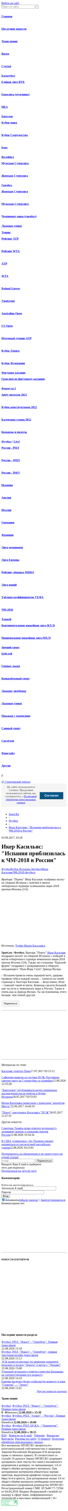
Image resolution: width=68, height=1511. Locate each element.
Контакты (7, 1438)
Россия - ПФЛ (10, 472)
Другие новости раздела (52, 1391)
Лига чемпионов (12, 547)
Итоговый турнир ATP (16, 338)
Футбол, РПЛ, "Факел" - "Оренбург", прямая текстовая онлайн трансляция (29, 1353)
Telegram (39, 1435)
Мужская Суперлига (15, 163)
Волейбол (7, 157)
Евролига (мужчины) (15, 94)
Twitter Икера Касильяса (30, 945)
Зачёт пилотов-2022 (14, 394)
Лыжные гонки (11, 225)
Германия (7, 522)
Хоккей (6, 619)
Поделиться (10, 1003)
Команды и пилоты (14, 432)
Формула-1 (8, 388)
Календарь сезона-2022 (16, 419)
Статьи (6, 66)
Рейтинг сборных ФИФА (17, 572)
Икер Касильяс (56, 952)
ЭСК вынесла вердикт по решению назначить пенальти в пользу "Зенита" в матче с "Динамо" (31, 1363)
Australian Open (11, 313)
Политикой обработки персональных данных (21, 799)
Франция (7, 535)
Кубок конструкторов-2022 (19, 407)
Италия (6, 510)
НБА (4, 106)
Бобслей (6, 653)
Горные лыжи (10, 666)
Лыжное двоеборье (13, 691)
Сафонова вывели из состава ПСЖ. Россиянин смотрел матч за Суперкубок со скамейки (30, 1079)
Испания (7, 485)
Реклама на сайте (25, 1438)
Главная (6, 16)
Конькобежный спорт (15, 678)
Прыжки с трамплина (15, 715)
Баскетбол (8, 75)
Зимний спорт (10, 647)
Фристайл (8, 753)
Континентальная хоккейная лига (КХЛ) (28, 625)
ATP (4, 263)
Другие (6, 765)
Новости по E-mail (20, 1435)
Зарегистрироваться (53, 1200)
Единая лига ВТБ (13, 81)
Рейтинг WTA (10, 251)
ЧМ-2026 (7, 609)
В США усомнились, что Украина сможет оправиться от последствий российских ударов (27, 1144)
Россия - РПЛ (10, 447)
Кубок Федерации (13, 363)
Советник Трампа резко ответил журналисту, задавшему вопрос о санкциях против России (29, 1131)
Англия (6, 497)
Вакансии (53, 1435)
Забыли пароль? (29, 1200)
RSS (4, 1435)
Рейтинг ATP (10, 238)
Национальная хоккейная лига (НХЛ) (26, 637)
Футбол (6, 441)
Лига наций (9, 584)
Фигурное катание (13, 372)
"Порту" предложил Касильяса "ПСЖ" (25, 1112)
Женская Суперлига (14, 175)
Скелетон (7, 740)
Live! (17, 441)
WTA (4, 276)
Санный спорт (10, 728)
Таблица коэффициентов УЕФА (22, 597)
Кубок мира (9, 122)
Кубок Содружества (14, 135)
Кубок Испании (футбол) (26, 869)
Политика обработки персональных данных (32, 1440)
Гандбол (6, 185)
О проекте (44, 1438)
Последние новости (13, 28)
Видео (5, 53)
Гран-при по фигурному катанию (23, 378)
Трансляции (9, 41)
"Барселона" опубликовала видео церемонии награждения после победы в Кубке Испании (29, 1093)
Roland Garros (10, 288)
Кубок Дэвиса (10, 350)
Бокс (4, 147)
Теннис (6, 232)
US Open (7, 325)
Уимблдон (8, 300)
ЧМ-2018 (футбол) (24, 872)
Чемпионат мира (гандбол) (18, 216)
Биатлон (7, 116)
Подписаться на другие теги (18, 1170)
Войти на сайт (10, 3)
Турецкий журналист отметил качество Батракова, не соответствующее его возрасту (32, 1373)
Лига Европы (10, 559)
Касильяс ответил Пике (16, 1071)
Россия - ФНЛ (10, 460)
